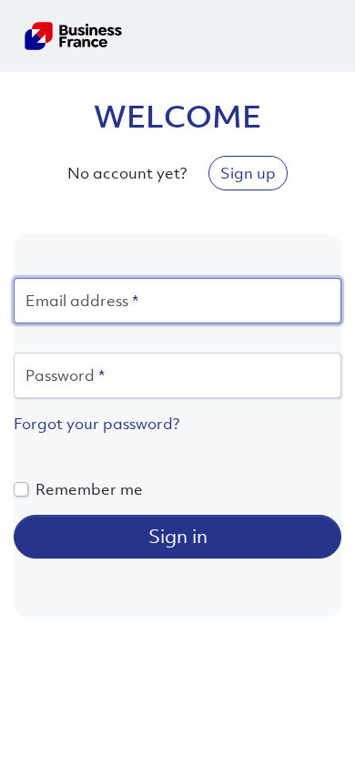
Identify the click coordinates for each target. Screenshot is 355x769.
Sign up (248, 173)
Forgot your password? (96, 424)
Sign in (178, 536)
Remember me (89, 489)
